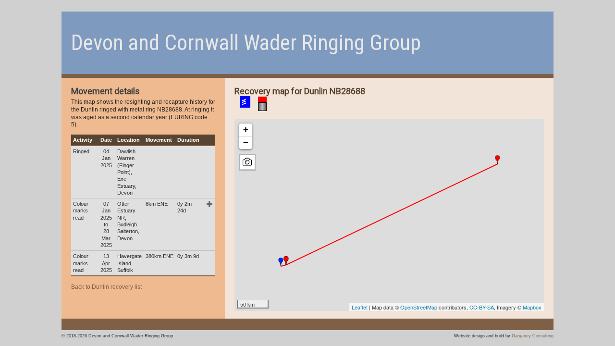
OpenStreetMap (418, 307)
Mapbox (532, 307)
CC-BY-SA (481, 307)
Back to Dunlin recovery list (106, 287)
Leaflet (360, 307)
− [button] (245, 142)
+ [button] (245, 129)
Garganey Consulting (533, 335)
